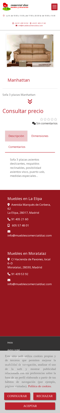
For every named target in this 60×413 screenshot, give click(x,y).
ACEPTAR (30, 406)
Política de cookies (39, 386)
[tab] (16, 136)
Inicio (10, 342)
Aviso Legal (14, 349)
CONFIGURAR (17, 396)
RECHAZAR (44, 396)
